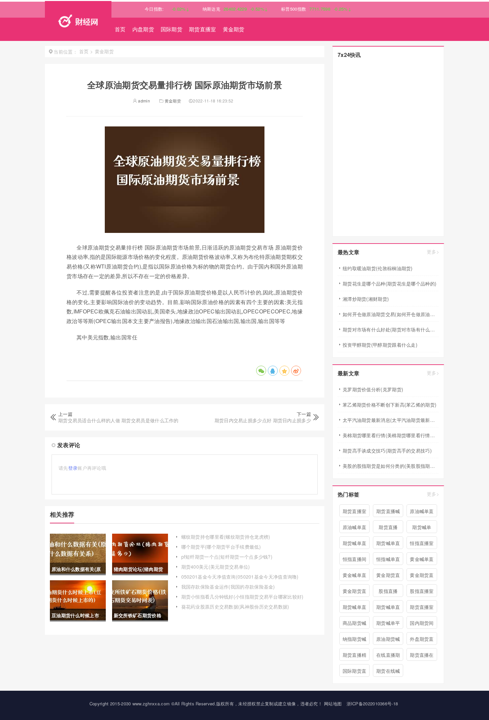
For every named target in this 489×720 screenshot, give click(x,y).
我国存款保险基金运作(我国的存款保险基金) (228, 586)
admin (143, 100)
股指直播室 (422, 591)
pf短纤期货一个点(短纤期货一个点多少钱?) (227, 556)
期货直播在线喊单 (422, 656)
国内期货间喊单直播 (422, 624)
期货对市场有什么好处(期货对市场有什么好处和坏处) (391, 329)
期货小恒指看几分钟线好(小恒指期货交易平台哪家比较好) (242, 596)
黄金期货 (233, 29)
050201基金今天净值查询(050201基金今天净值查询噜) (240, 576)
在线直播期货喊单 (388, 656)
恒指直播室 (422, 543)
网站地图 (333, 703)
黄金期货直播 (422, 576)
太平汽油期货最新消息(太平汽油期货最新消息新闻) (391, 420)
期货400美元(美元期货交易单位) (215, 566)
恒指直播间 (355, 559)
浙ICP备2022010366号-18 (372, 703)
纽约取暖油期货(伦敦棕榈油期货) (378, 268)
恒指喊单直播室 (388, 560)
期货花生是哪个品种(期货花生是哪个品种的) (389, 283)
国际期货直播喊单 (355, 672)
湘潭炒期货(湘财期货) (366, 298)
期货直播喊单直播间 (388, 512)
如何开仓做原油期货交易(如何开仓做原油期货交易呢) (391, 314)
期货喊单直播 (355, 608)
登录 (73, 467)
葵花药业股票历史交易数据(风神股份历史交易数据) (235, 606)
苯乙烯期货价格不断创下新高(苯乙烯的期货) (389, 404)
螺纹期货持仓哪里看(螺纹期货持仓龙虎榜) (225, 536)
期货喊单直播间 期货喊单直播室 (388, 544)
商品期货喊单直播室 (355, 624)
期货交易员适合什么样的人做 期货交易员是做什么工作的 (118, 420)
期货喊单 (421, 527)
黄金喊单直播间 (422, 560)
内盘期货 (143, 29)
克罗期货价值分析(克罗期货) (373, 389)
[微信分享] (261, 371)
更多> (433, 252)
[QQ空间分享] (284, 371)
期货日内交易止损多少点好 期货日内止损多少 (263, 420)
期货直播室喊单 (422, 608)
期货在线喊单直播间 (388, 672)
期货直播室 (202, 29)
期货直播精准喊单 (355, 656)
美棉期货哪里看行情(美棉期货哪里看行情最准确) (391, 435)
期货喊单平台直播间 (388, 624)
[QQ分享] (273, 371)
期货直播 (388, 527)
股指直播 (388, 591)
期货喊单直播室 (388, 608)
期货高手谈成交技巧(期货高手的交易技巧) (387, 450)
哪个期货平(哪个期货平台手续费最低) (221, 546)
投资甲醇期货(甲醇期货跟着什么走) (380, 344)
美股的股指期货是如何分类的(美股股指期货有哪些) (391, 465)
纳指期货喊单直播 (355, 640)
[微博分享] (296, 371)
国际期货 (171, 29)
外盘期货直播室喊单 (422, 640)
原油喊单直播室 (355, 528)
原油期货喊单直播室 (388, 640)
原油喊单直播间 (422, 512)
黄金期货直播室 (388, 576)
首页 (120, 29)
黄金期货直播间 (355, 592)
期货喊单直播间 (355, 544)
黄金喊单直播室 (355, 576)
